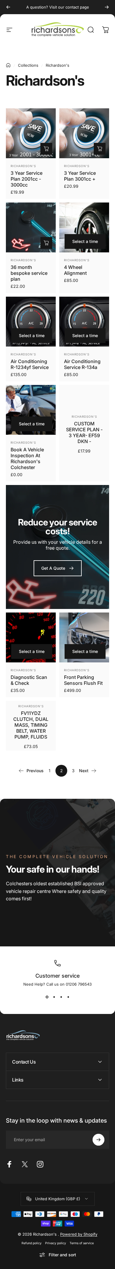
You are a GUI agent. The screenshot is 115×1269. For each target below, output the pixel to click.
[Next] (106, 7)
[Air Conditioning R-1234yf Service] (31, 322)
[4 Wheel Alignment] (84, 227)
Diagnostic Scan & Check (29, 680)
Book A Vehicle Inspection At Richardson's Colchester (27, 458)
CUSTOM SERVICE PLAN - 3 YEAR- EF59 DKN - (84, 432)
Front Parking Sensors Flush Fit (83, 680)
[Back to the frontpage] (8, 65)
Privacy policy (55, 1243)
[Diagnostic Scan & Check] (31, 637)
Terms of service (82, 1243)
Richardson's (23, 166)
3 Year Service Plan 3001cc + (80, 176)
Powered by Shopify (78, 1234)
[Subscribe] (98, 1140)
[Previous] (8, 7)
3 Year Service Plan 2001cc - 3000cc (26, 179)
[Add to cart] (46, 149)
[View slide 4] (68, 997)
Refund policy (32, 1243)
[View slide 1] (46, 997)
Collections (28, 65)
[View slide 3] (61, 997)
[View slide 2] (54, 997)
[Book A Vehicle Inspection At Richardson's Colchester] (31, 410)
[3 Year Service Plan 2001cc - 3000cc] (31, 133)
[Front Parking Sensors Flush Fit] (84, 637)
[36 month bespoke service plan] (31, 227)
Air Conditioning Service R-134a (82, 364)
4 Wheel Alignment (75, 270)
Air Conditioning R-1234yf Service (30, 364)
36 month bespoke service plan (29, 273)
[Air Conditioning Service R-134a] (84, 322)
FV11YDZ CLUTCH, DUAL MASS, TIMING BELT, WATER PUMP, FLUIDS (30, 725)
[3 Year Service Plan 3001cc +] (84, 133)
